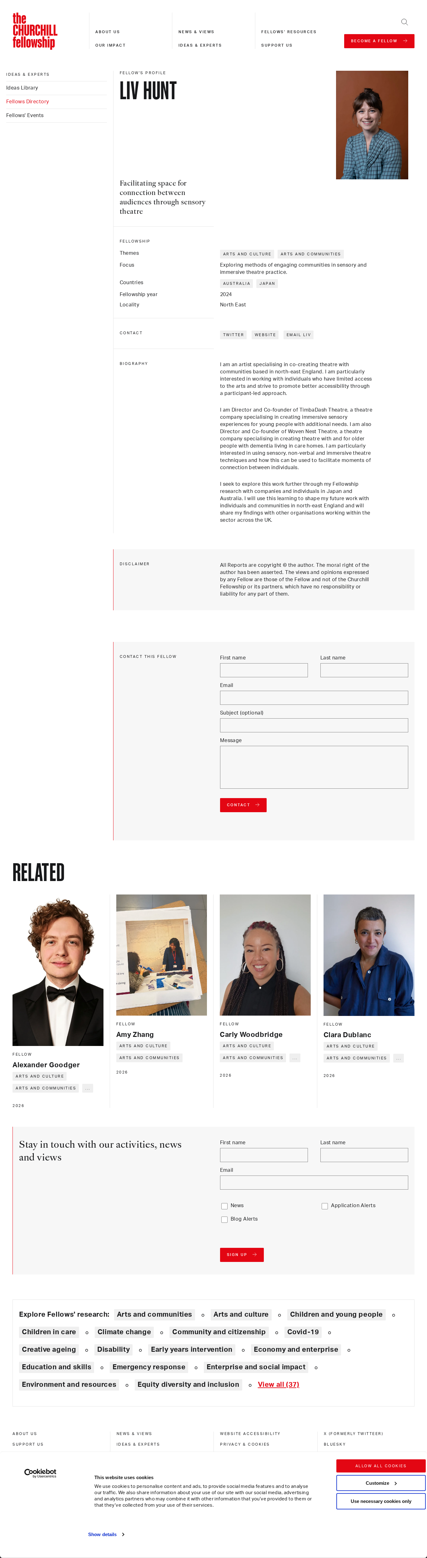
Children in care (49, 1332)
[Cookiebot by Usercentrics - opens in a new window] (40, 1473)
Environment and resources (69, 1384)
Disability (113, 1349)
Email (227, 685)
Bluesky (335, 1444)
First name (233, 657)
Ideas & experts (200, 45)
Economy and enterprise (296, 1349)
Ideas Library (22, 87)
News (237, 1205)
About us (107, 32)
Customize (377, 1482)
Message (231, 740)
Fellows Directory (27, 101)
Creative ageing (49, 1349)
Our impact (110, 45)
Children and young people (336, 1314)
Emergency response (149, 1367)
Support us (277, 45)
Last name (333, 657)
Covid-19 (303, 1332)
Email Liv (299, 335)
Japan (267, 283)
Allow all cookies (381, 1466)
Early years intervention (192, 1349)
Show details (102, 1534)
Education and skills (56, 1367)
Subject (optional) (242, 712)
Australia (237, 283)
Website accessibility (250, 1434)
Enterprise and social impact (256, 1367)
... (88, 1088)
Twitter (233, 335)
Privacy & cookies (245, 1444)
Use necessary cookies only (381, 1501)
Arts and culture (247, 254)
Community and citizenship (219, 1332)
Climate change (124, 1332)
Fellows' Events (25, 115)
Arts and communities (311, 254)
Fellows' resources (289, 32)
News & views (196, 32)
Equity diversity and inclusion (188, 1384)
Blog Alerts (244, 1219)
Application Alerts (353, 1205)
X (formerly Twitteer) (354, 1434)
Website (265, 335)
